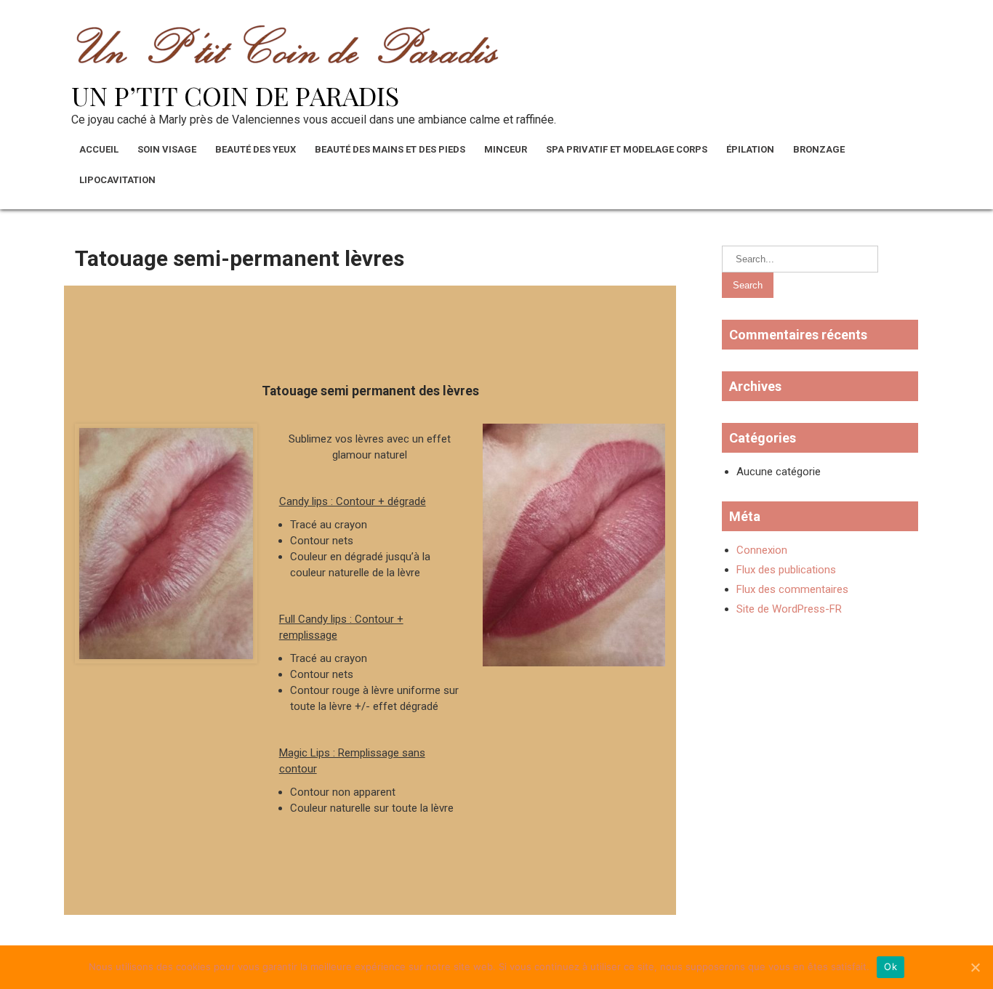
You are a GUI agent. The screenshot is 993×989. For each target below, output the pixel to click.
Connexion (761, 550)
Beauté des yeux (255, 149)
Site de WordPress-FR (789, 608)
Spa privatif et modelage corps (626, 149)
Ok (890, 966)
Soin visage (166, 149)
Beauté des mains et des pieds (390, 149)
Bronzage (819, 149)
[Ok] (975, 967)
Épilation (750, 149)
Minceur (505, 149)
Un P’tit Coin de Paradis (235, 95)
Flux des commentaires (792, 589)
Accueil (98, 149)
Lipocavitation (117, 179)
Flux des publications (786, 569)
